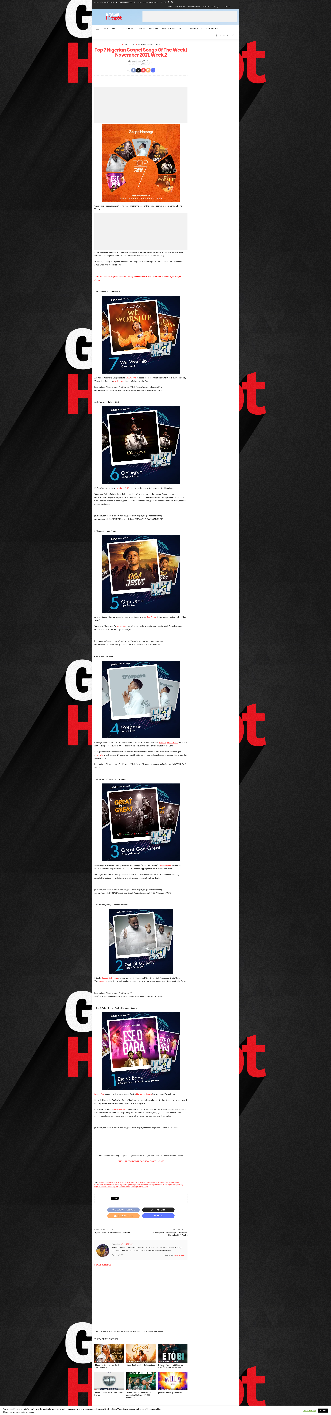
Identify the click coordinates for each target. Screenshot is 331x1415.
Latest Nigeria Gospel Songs (125, 1185)
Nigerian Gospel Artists (103, 1187)
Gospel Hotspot (131, 1182)
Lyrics (182, 28)
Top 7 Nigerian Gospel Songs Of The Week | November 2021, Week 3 (169, 1233)
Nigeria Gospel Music (159, 1185)
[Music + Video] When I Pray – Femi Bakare (108, 1394)
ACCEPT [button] (323, 1410)
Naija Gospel (180, 6)
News (114, 28)
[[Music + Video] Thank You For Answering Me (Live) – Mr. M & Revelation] (141, 1381)
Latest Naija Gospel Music (104, 1185)
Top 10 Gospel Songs (211, 6)
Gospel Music (127, 28)
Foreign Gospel (194, 6)
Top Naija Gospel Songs (139, 1187)
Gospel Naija (163, 1182)
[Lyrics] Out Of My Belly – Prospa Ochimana (112, 1232)
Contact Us (226, 6)
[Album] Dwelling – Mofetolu (170, 1393)
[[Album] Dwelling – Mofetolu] (172, 1381)
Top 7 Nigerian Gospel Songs (148, 44)
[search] (235, 6)
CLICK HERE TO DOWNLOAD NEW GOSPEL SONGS (141, 1161)
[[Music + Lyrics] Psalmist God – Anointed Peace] (109, 1353)
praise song (122, 626)
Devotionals (195, 28)
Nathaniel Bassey (144, 1094)
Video (142, 28)
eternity (100, 755)
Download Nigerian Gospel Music (111, 1182)
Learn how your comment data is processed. (145, 1331)
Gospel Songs (174, 1182)
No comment (149, 61)
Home (170, 6)
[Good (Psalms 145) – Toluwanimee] (141, 1353)
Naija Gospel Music (144, 1185)
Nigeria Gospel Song (175, 1185)
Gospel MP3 (142, 1182)
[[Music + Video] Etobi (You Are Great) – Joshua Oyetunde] (172, 1353)
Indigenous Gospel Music (161, 28)
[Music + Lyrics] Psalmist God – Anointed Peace (107, 1366)
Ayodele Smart (135, 61)
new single (102, 981)
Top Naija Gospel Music (121, 1187)
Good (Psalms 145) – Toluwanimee (140, 1365)
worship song (119, 381)
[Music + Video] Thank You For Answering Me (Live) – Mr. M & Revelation (138, 1395)
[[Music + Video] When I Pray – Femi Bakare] (109, 1381)
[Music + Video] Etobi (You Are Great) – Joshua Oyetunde (170, 1366)
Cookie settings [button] (309, 1410)
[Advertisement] (189, 16)
